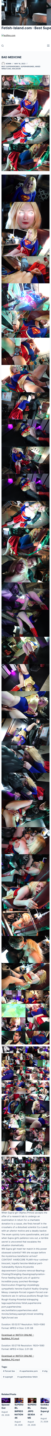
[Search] (2, 46)
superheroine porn (29, 1371)
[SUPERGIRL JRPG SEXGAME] (32, 1400)
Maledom (16, 69)
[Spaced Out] (5, 1400)
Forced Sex (9, 1371)
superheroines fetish (27, 1377)
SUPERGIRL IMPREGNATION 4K (19, 1411)
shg (44, 1371)
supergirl (8, 1377)
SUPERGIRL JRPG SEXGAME (32, 1411)
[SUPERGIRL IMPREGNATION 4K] (19, 1400)
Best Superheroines (10, 66)
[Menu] (48, 45)
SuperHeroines (27, 66)
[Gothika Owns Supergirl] (45, 1400)
